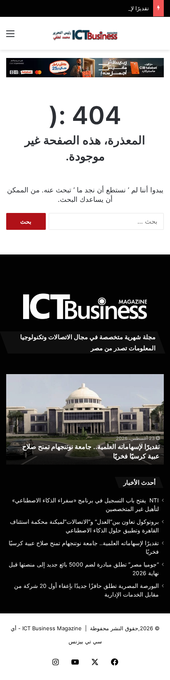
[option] (85, 419)
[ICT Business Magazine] (85, 33)
